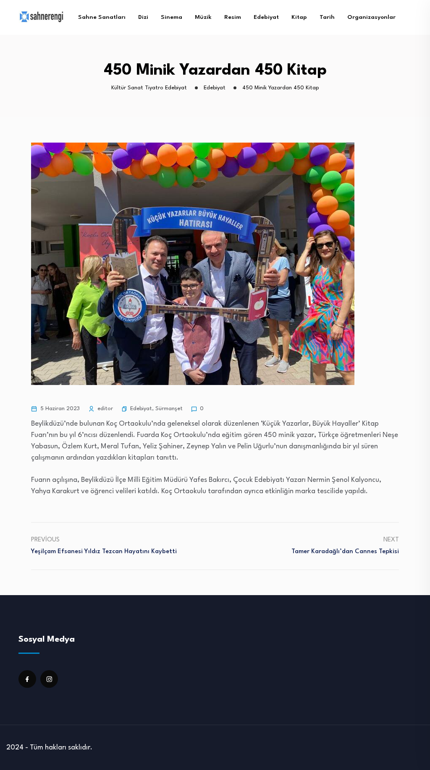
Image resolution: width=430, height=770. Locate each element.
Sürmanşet (169, 408)
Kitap (299, 17)
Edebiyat (266, 17)
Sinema (171, 17)
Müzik (203, 17)
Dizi (143, 17)
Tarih (327, 17)
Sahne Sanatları (102, 17)
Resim (232, 17)
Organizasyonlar (371, 17)
